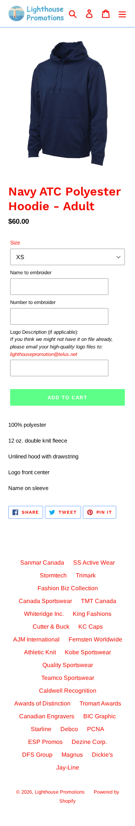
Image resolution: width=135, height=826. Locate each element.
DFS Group (37, 754)
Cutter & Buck (51, 626)
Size (15, 243)
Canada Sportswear (45, 601)
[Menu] (122, 13)
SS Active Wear (94, 562)
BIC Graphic (99, 716)
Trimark (86, 575)
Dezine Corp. (89, 742)
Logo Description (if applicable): (61, 343)
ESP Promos (45, 742)
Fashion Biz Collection (68, 588)
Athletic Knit (40, 652)
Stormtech (53, 575)
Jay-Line (67, 767)
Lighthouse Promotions (60, 792)
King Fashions (92, 614)
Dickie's (102, 754)
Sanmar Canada (42, 562)
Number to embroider (33, 302)
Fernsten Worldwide (95, 639)
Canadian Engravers (46, 716)
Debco (69, 729)
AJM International (36, 639)
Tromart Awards (100, 703)
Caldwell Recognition (67, 690)
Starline (41, 729)
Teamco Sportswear (67, 678)
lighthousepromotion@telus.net (43, 354)
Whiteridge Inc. (44, 614)
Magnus (72, 754)
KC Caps (90, 626)
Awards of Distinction (42, 703)
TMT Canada (98, 601)
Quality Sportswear (67, 665)
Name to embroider (30, 272)
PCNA (95, 729)
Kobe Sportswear (88, 652)
